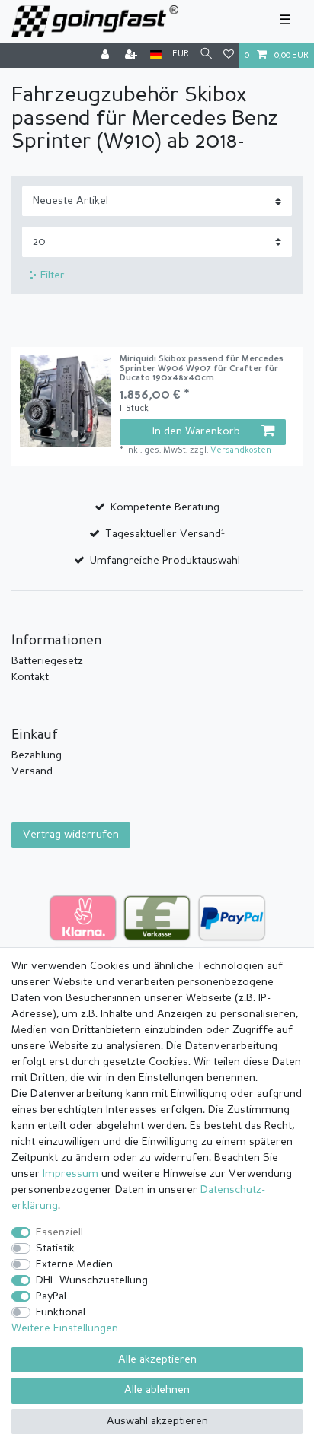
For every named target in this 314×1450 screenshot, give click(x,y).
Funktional (60, 1312)
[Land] (156, 55)
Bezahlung (36, 755)
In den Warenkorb (196, 431)
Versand (32, 771)
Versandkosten (240, 451)
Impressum (70, 1174)
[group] (65, 401)
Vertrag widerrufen (71, 834)
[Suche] (206, 55)
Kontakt (30, 677)
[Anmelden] (106, 55)
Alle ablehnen (157, 1390)
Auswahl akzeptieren (157, 1421)
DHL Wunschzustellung (92, 1280)
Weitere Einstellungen (64, 1328)
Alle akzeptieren (157, 1359)
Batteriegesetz (47, 661)
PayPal (51, 1296)
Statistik (55, 1248)
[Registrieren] (133, 55)
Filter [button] (52, 275)
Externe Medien (74, 1264)
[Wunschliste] (228, 55)
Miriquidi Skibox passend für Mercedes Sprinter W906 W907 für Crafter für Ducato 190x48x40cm (202, 369)
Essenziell (59, 1232)
